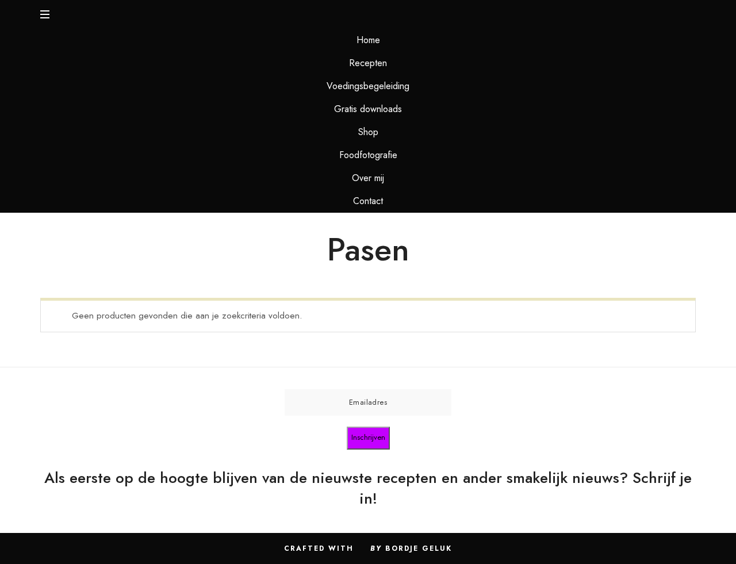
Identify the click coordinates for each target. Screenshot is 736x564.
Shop (368, 132)
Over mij (368, 178)
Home (368, 40)
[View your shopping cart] (685, 15)
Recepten (368, 63)
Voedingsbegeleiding (368, 86)
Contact (368, 201)
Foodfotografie (368, 155)
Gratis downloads (368, 109)
